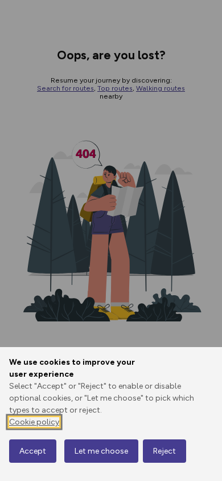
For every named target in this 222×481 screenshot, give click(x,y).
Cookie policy (34, 422)
